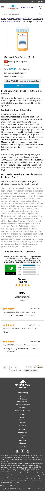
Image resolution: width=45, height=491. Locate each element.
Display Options (15, 370)
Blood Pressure (22, 402)
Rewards (22, 440)
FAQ (22, 438)
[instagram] (28, 452)
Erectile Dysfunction (22, 404)
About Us (22, 429)
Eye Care (27, 18)
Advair (22, 423)
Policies (23, 435)
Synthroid (22, 425)
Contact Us (22, 432)
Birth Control (22, 399)
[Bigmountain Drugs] (22, 388)
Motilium (22, 420)
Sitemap (22, 443)
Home (3, 18)
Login (31, 2)
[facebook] (22, 452)
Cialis (22, 414)
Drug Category (14, 18)
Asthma (23, 396)
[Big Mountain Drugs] (13, 10)
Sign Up (40, 2)
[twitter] (17, 452)
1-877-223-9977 (28, 7)
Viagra (22, 417)
